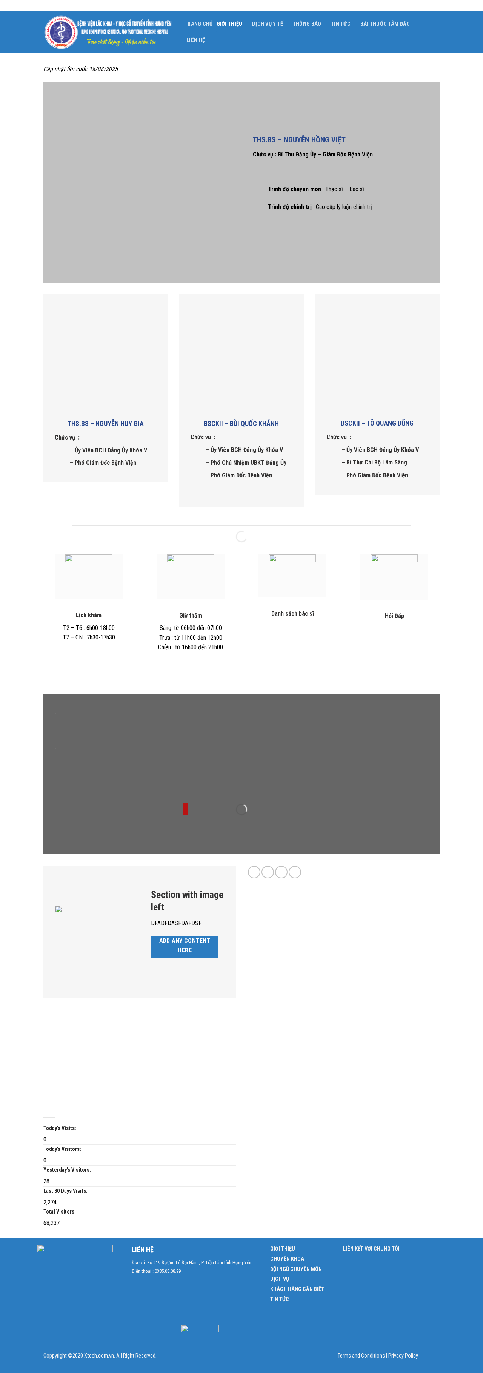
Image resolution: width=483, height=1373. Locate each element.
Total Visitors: (59, 1212)
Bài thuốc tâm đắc (385, 24)
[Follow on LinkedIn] (295, 872)
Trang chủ (199, 24)
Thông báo (307, 24)
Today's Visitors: (62, 1149)
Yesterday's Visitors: (67, 1170)
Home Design (91, 1077)
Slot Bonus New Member (96, 1048)
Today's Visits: (59, 1128)
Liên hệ (195, 40)
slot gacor (97, 1067)
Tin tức (341, 24)
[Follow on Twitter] (281, 872)
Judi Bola (54, 1048)
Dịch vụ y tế (267, 24)
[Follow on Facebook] (254, 872)
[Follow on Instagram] (267, 872)
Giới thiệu (230, 24)
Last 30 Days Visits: (65, 1191)
